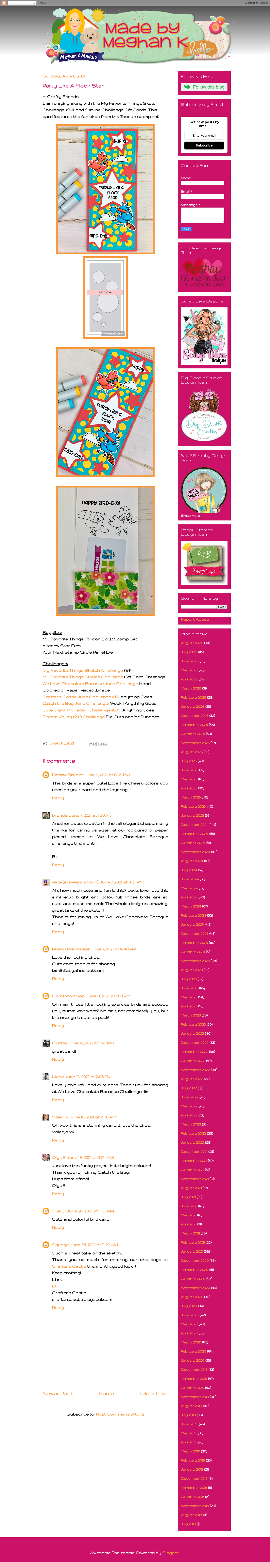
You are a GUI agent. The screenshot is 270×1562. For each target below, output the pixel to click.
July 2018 (188, 1524)
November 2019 (194, 1378)
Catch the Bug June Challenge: (75, 703)
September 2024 (195, 852)
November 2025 (194, 724)
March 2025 (191, 797)
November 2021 (194, 1160)
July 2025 (189, 761)
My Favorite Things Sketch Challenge (82, 670)
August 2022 (192, 1079)
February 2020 (193, 1351)
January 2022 (192, 1142)
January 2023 (192, 1033)
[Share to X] (98, 744)
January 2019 (192, 1469)
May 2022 (189, 1106)
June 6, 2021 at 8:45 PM (107, 774)
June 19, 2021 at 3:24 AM (90, 1157)
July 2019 (188, 1415)
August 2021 (191, 1188)
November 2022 (194, 1051)
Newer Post (57, 1393)
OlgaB (59, 1157)
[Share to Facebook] (102, 744)
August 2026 (192, 643)
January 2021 (192, 1251)
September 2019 (195, 1397)
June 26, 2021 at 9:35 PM (90, 1211)
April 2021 (188, 1224)
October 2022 (193, 1060)
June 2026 (190, 661)
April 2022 (189, 1115)
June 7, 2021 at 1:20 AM (91, 815)
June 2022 (189, 1097)
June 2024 (190, 879)
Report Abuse (195, 619)
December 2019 (194, 1369)
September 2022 (195, 1070)
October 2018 (192, 1496)
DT (55, 1286)
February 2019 (193, 1460)
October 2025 (193, 733)
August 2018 (191, 1515)
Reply (58, 798)
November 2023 (194, 942)
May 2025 (189, 779)
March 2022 (191, 1124)
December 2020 (195, 1260)
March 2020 (191, 1342)
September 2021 (195, 1179)
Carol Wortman (68, 996)
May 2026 (189, 670)
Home (106, 1393)
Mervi (58, 1076)
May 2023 (189, 997)
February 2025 (193, 806)
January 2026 (192, 706)
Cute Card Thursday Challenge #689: (81, 710)
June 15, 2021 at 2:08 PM (88, 1076)
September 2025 (195, 743)
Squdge (60, 1244)
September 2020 (195, 1288)
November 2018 (194, 1487)
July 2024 (189, 870)
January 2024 (192, 924)
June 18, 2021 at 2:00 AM (92, 1117)
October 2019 (192, 1387)
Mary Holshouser (71, 949)
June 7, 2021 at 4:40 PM (113, 949)
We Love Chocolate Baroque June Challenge (90, 683)
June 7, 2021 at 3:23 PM (122, 882)
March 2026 (191, 688)
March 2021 (190, 1233)
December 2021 (194, 1151)
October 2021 (192, 1169)
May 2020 (189, 1324)
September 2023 (195, 961)
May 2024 (189, 888)
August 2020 (192, 1297)
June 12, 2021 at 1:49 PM (91, 1043)
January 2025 (192, 815)
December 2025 (194, 715)
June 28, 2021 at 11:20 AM (94, 1244)
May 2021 (188, 1215)
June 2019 (189, 1424)
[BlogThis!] (95, 744)
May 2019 (188, 1433)
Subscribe (204, 145)
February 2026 (193, 697)
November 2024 (194, 833)
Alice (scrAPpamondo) (75, 882)
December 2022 (195, 1042)
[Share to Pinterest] (106, 744)
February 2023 (193, 1024)
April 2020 (189, 1333)
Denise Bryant (67, 774)
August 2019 (191, 1406)
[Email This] (91, 744)
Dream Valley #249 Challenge (73, 716)
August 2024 (192, 861)
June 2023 (189, 988)
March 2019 (190, 1451)
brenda (60, 815)
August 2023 (192, 970)
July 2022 (189, 1088)
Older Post (154, 1393)
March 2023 (191, 1015)
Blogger (170, 1552)
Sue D (58, 1211)
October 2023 (193, 951)
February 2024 (193, 915)
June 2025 (189, 770)
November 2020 (194, 1269)
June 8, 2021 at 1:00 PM (108, 996)
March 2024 (191, 906)
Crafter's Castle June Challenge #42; (80, 696)
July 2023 (189, 979)
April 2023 (189, 1006)
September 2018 (195, 1506)
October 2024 (193, 842)
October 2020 (193, 1278)
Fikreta (59, 1043)
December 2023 (194, 933)
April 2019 (188, 1442)
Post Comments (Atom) (120, 1414)
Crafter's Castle (69, 1266)
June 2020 (190, 1315)
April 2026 (189, 679)
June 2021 (189, 1206)
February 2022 (193, 1133)
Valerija (60, 1117)
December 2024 (195, 824)
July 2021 (188, 1197)
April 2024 (189, 897)
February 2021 (193, 1242)
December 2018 (194, 1478)
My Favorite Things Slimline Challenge (82, 676)
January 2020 (192, 1360)
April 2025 (189, 788)
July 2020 (189, 1306)
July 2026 (189, 652)
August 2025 (192, 752)
